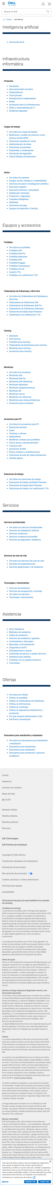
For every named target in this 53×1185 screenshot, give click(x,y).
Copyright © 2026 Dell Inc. (14, 855)
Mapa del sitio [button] (8, 794)
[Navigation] (4, 3)
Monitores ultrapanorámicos (22, 388)
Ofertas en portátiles (18, 698)
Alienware (13, 336)
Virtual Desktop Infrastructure (22, 156)
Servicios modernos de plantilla (23, 536)
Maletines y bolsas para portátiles (24, 439)
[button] (43, 3)
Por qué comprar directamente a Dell (25, 716)
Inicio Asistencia (16, 629)
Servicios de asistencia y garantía (24, 638)
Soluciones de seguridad (20, 153)
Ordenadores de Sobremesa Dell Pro (25, 305)
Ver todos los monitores (20, 372)
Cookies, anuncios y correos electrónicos (20, 879)
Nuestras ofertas (9, 810)
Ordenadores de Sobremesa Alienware (26, 308)
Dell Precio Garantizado (19, 719)
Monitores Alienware (18, 384)
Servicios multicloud (18, 533)
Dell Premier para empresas (14, 844)
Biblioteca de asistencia (20, 632)
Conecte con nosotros (12, 787)
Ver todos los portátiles (19, 247)
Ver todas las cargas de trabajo (23, 132)
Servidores (14, 86)
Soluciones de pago (18, 205)
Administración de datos (20, 144)
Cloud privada (15, 95)
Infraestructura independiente (22, 98)
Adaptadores (15, 436)
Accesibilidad (8, 892)
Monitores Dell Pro (17, 378)
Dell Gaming (14, 339)
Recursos (6, 828)
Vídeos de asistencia (18, 635)
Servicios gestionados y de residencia (26, 567)
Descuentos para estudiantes (22, 746)
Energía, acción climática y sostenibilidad (28, 181)
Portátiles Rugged (17, 263)
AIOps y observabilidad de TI (22, 108)
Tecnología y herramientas (21, 597)
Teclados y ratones (17, 433)
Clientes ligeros (16, 458)
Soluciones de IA (16, 42)
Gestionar (5, 1182)
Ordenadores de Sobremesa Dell (23, 302)
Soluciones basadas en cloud (22, 141)
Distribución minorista (19, 193)
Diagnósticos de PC (18, 647)
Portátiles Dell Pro (17, 253)
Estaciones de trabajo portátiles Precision (28, 482)
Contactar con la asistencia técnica (25, 660)
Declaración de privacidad (14, 867)
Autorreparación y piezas (20, 650)
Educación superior (17, 187)
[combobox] (26, 11)
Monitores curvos (17, 394)
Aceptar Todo (44, 1182)
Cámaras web (15, 446)
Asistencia (6, 781)
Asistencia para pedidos (20, 657)
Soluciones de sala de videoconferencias (27, 455)
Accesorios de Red (17, 449)
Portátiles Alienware (18, 256)
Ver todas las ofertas (18, 694)
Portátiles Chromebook (19, 266)
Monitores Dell (15, 375)
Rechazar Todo (30, 1182)
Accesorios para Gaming (20, 351)
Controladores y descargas (21, 641)
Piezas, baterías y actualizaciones (24, 452)
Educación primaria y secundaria (24, 190)
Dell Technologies (10, 838)
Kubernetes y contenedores (21, 150)
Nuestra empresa (9, 816)
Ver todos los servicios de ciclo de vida (26, 561)
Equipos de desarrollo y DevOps (23, 208)
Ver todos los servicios (19, 594)
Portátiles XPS (15, 260)
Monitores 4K (15, 391)
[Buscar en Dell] (48, 12)
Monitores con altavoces (20, 397)
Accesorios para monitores (21, 403)
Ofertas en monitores (18, 707)
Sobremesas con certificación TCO (24, 315)
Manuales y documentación (21, 644)
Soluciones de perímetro (20, 147)
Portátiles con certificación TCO (23, 275)
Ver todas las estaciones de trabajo (25, 479)
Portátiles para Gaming (19, 342)
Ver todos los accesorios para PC (24, 424)
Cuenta (5, 775)
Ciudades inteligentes (19, 199)
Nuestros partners (10, 822)
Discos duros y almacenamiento (23, 443)
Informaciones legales (12, 886)
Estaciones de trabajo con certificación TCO (29, 488)
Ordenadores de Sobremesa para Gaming (28, 345)
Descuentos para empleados (22, 749)
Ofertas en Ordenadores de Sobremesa (26, 701)
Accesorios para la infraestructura (24, 104)
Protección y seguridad (19, 196)
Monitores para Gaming (20, 348)
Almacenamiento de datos (21, 89)
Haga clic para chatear (23, 1078)
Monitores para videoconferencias (24, 400)
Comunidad (14, 663)
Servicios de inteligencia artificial (24, 530)
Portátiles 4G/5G (16, 269)
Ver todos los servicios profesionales (25, 527)
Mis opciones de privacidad (14, 873)
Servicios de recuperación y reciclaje (25, 591)
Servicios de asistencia (19, 588)
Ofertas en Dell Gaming (19, 704)
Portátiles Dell (15, 250)
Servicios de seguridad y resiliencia (25, 540)
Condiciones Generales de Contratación (20, 861)
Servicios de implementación (22, 564)
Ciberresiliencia (16, 92)
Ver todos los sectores (19, 177)
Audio (11, 430)
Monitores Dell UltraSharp (20, 381)
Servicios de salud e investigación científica (28, 184)
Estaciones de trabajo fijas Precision (25, 311)
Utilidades (13, 202)
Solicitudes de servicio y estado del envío (27, 654)
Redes (12, 101)
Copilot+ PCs (15, 272)
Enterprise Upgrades (18, 111)
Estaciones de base (18, 427)
